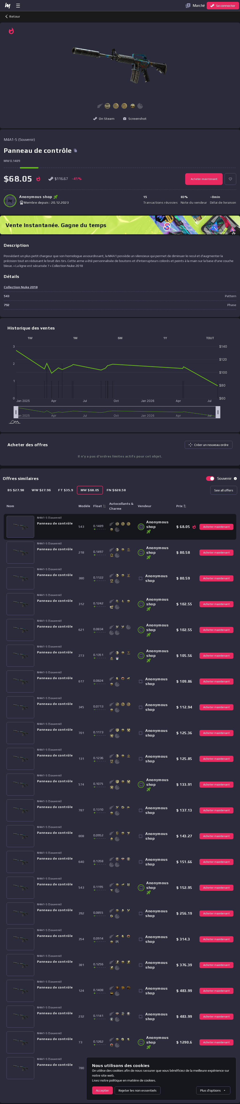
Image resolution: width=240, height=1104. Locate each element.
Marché (199, 5)
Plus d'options (210, 1090)
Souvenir (224, 478)
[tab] (16, 490)
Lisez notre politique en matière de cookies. (124, 1080)
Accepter (102, 1090)
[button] (107, 106)
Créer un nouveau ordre (211, 445)
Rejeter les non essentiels (138, 1090)
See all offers (223, 490)
